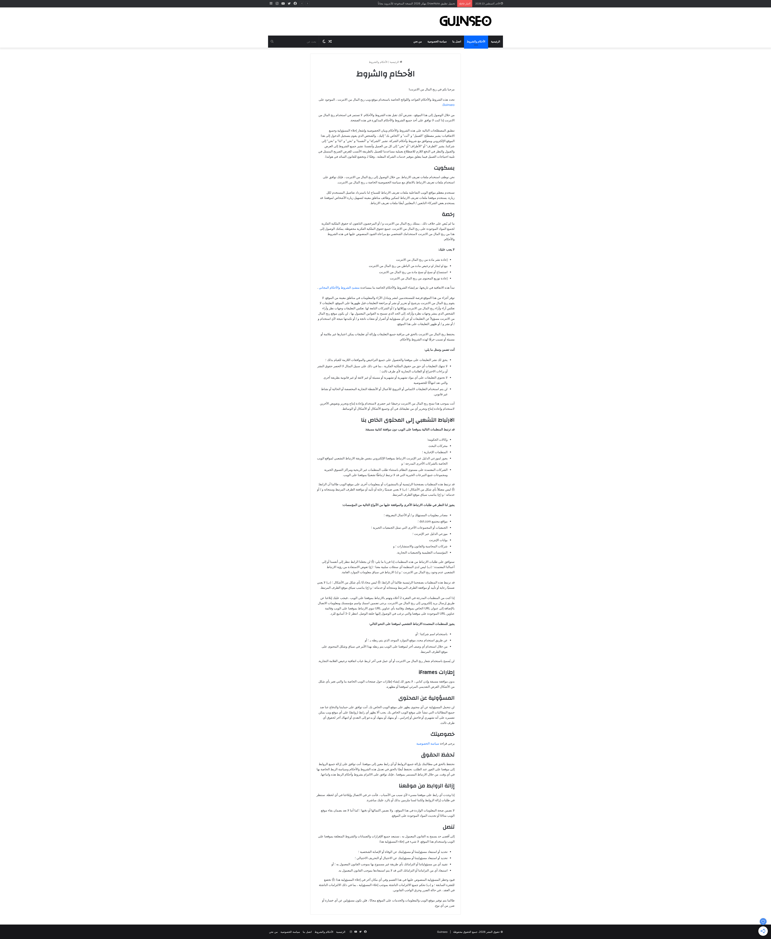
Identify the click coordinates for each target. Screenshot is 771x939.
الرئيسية (495, 41)
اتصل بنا (456, 41)
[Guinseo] (466, 21)
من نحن (417, 41)
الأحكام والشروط (476, 41)
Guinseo (449, 105)
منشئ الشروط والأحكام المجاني (339, 287)
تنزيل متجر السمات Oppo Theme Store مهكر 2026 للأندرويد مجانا (417, 3)
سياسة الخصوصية (437, 41)
